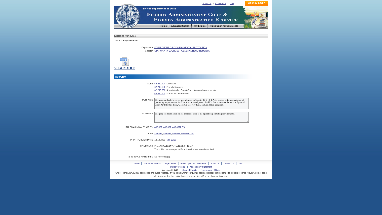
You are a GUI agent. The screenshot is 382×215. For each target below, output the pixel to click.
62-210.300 (159, 87)
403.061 (158, 127)
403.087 (167, 127)
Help (232, 3)
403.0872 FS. (178, 127)
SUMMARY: (147, 113)
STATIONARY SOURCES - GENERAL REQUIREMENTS (182, 51)
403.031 (158, 133)
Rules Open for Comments (193, 163)
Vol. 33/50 (171, 140)
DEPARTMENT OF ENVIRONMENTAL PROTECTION (180, 47)
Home (127, 15)
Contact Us (220, 3)
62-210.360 (159, 90)
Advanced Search (152, 163)
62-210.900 (159, 93)
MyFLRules (170, 163)
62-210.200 (159, 83)
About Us (207, 3)
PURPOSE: (147, 100)
